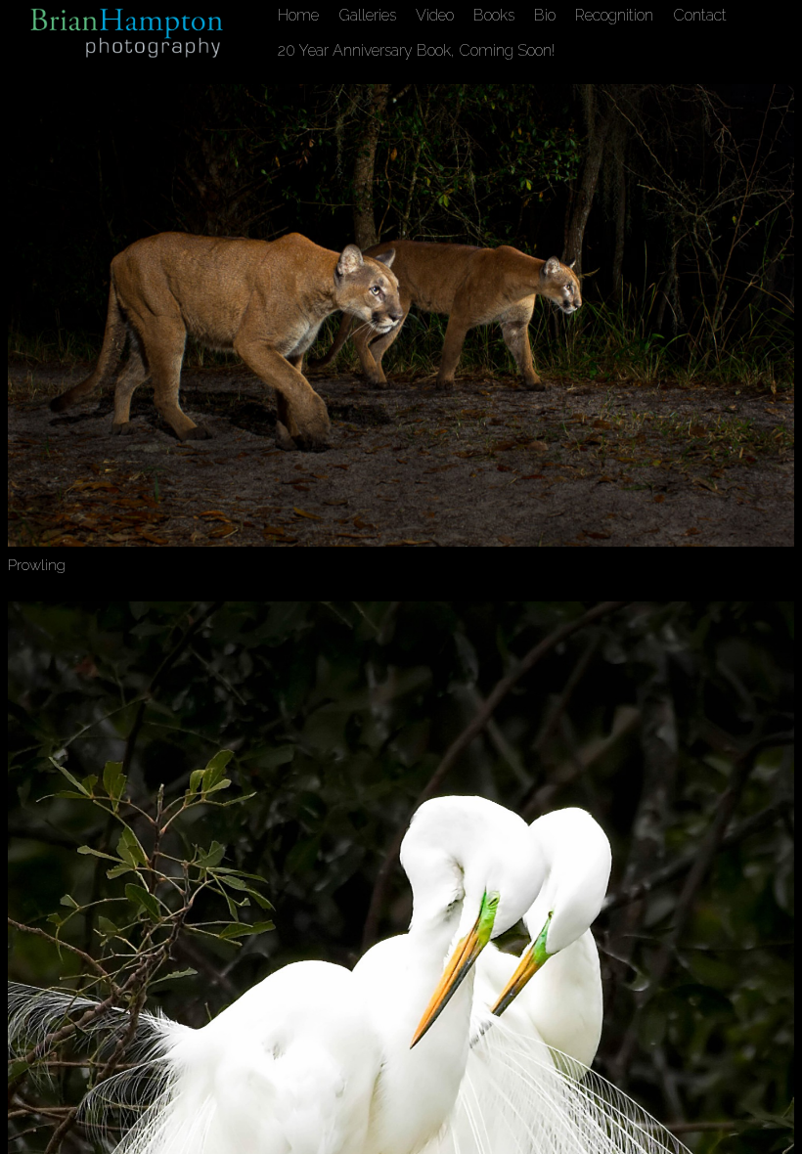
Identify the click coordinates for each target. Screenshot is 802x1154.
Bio (545, 15)
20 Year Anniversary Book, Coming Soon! (416, 50)
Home (298, 15)
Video (435, 15)
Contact (700, 15)
